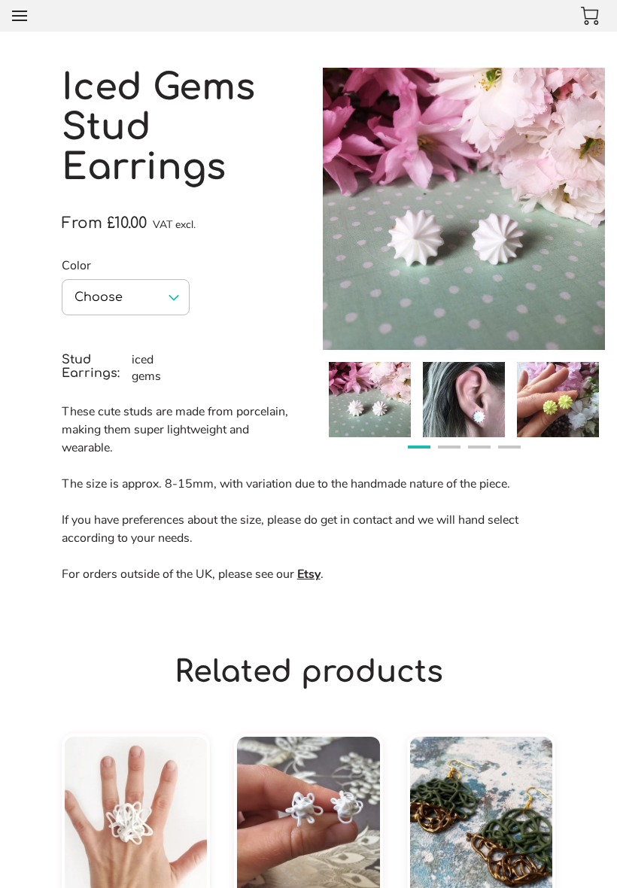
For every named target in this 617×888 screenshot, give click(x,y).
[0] (590, 16)
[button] (125, 297)
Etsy (309, 574)
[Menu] (19, 16)
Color (76, 266)
